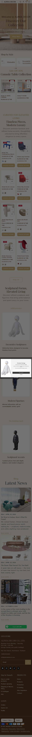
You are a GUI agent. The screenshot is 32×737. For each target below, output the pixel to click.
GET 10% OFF (21, 372)
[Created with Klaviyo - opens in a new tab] (16, 377)
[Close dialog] (30, 359)
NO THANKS (21, 374)
